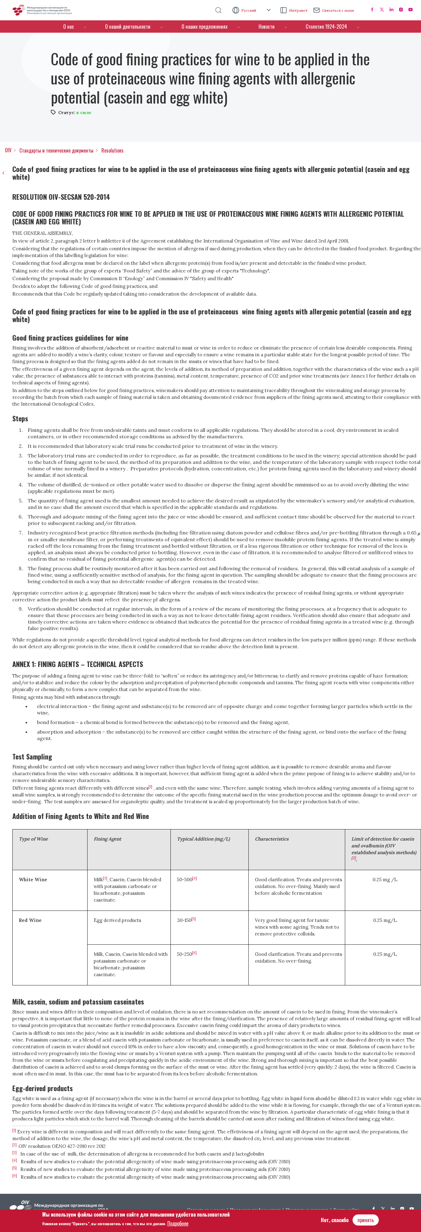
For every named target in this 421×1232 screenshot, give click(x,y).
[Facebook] (372, 9)
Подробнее (177, 1223)
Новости (267, 26)
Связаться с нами (338, 10)
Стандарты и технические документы (56, 150)
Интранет (298, 10)
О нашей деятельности (127, 26)
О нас (68, 26)
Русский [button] (249, 10)
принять (366, 1220)
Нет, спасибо (335, 1220)
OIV (8, 150)
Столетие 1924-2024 (326, 26)
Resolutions (112, 150)
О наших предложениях (204, 26)
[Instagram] (401, 9)
